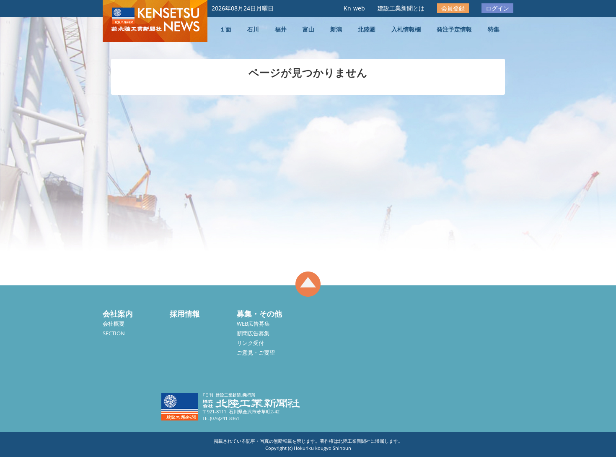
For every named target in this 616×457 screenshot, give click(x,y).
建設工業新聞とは (401, 8)
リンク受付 (250, 343)
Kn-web (354, 8)
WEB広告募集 (253, 323)
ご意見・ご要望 (256, 352)
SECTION (114, 333)
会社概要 (113, 323)
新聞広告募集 (253, 333)
